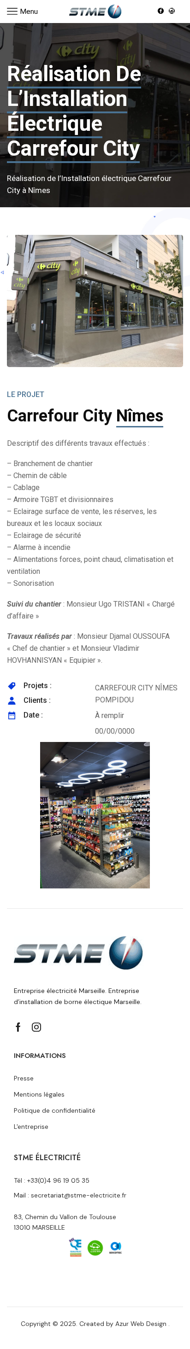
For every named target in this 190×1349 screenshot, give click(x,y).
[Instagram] (172, 11)
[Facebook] (161, 11)
